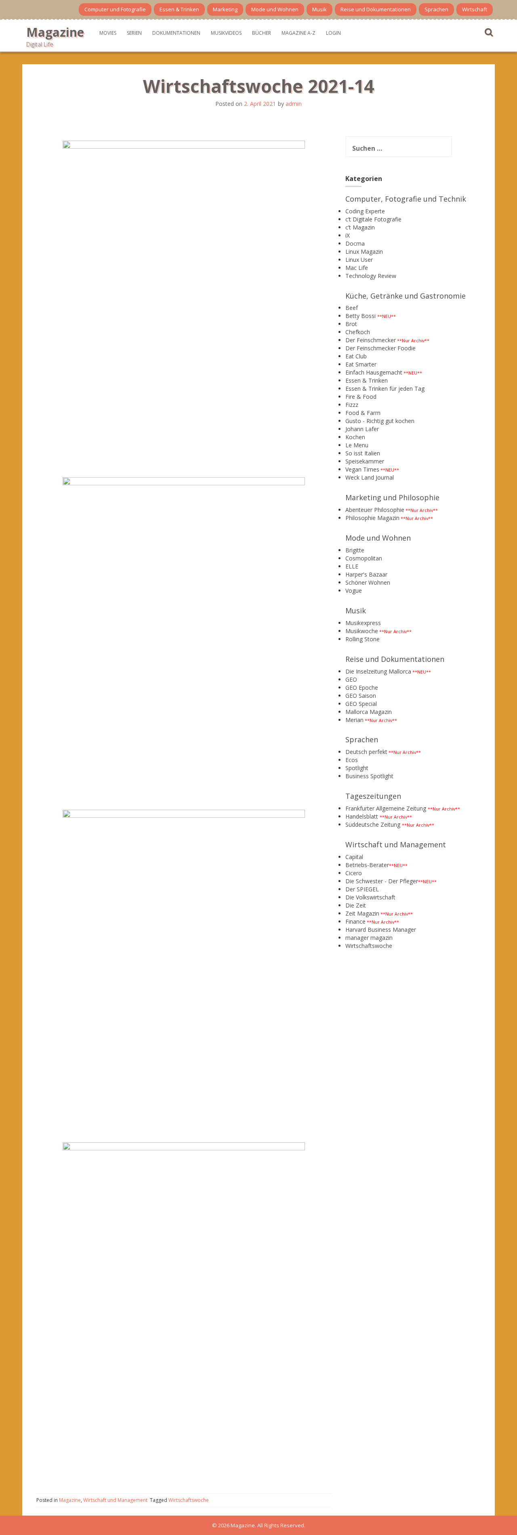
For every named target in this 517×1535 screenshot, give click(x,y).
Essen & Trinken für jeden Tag (385, 388)
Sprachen (436, 9)
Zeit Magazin (362, 913)
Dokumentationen (176, 32)
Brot (351, 324)
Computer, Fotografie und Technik (405, 199)
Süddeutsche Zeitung (372, 824)
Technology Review (370, 276)
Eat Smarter (360, 364)
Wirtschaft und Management (115, 1500)
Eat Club (356, 356)
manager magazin (369, 937)
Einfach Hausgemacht (373, 372)
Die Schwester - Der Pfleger (381, 881)
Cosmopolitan (363, 558)
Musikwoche (361, 631)
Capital (354, 857)
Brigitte (354, 550)
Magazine (55, 32)
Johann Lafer (362, 429)
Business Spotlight (369, 776)
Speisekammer (364, 461)
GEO (351, 679)
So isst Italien (362, 453)
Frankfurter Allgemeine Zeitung (385, 808)
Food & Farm (362, 413)
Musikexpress (363, 623)
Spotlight (356, 768)
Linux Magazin (364, 251)
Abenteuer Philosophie (374, 510)
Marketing (225, 9)
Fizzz (351, 404)
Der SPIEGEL (362, 889)
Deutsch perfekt (366, 752)
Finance (355, 921)
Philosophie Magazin (372, 518)
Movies (107, 32)
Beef (351, 308)
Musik (319, 9)
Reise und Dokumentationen (375, 9)
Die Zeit (355, 905)
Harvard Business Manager (380, 929)
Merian (354, 720)
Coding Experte (365, 211)
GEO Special (361, 703)
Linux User (359, 259)
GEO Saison (360, 695)
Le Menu (356, 445)
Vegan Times (362, 469)
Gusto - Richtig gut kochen (379, 421)
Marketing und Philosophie (392, 497)
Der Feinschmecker (370, 340)
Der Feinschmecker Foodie (380, 348)
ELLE (351, 566)
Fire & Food (360, 396)
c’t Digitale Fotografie (373, 219)
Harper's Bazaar (366, 574)
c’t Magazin (360, 227)
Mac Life (356, 268)
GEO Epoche (361, 687)
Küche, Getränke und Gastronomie (405, 296)
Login (333, 32)
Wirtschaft (474, 9)
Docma (355, 243)
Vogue (353, 590)
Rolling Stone (362, 639)
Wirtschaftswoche (188, 1500)
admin (294, 103)
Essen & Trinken (179, 9)
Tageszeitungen (373, 796)
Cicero (353, 873)
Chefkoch (357, 332)
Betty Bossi (360, 316)
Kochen (355, 437)
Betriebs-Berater (367, 865)
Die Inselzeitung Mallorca (378, 671)
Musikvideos (226, 32)
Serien (134, 32)
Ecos (351, 760)
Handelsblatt (361, 816)
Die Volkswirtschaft (370, 897)
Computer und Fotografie (115, 9)
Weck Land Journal (369, 477)
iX (347, 235)
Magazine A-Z (298, 32)
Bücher (261, 32)
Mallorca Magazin (368, 712)
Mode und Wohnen (274, 9)
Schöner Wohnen (367, 582)
